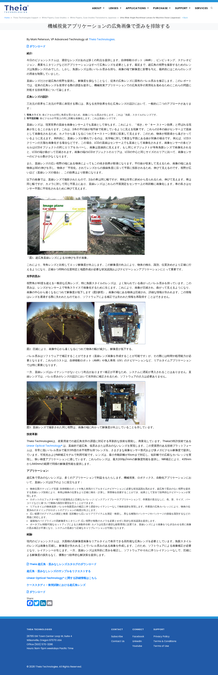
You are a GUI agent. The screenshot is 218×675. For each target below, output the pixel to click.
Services (201, 8)
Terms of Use (161, 646)
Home (7, 17)
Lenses (114, 8)
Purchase (160, 8)
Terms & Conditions (164, 641)
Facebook (138, 636)
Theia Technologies (102, 39)
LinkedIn (137, 641)
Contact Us (117, 641)
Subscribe (117, 636)
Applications (136, 8)
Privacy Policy (161, 636)
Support (181, 8)
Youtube (137, 646)
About (97, 8)
